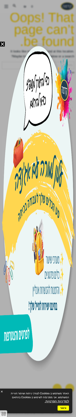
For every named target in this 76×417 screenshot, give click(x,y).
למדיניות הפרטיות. (57, 401)
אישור (63, 408)
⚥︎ (3, 414)
